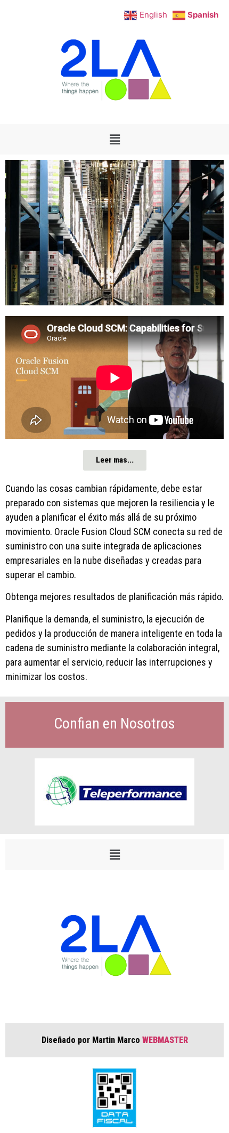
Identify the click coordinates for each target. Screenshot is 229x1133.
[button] (114, 139)
